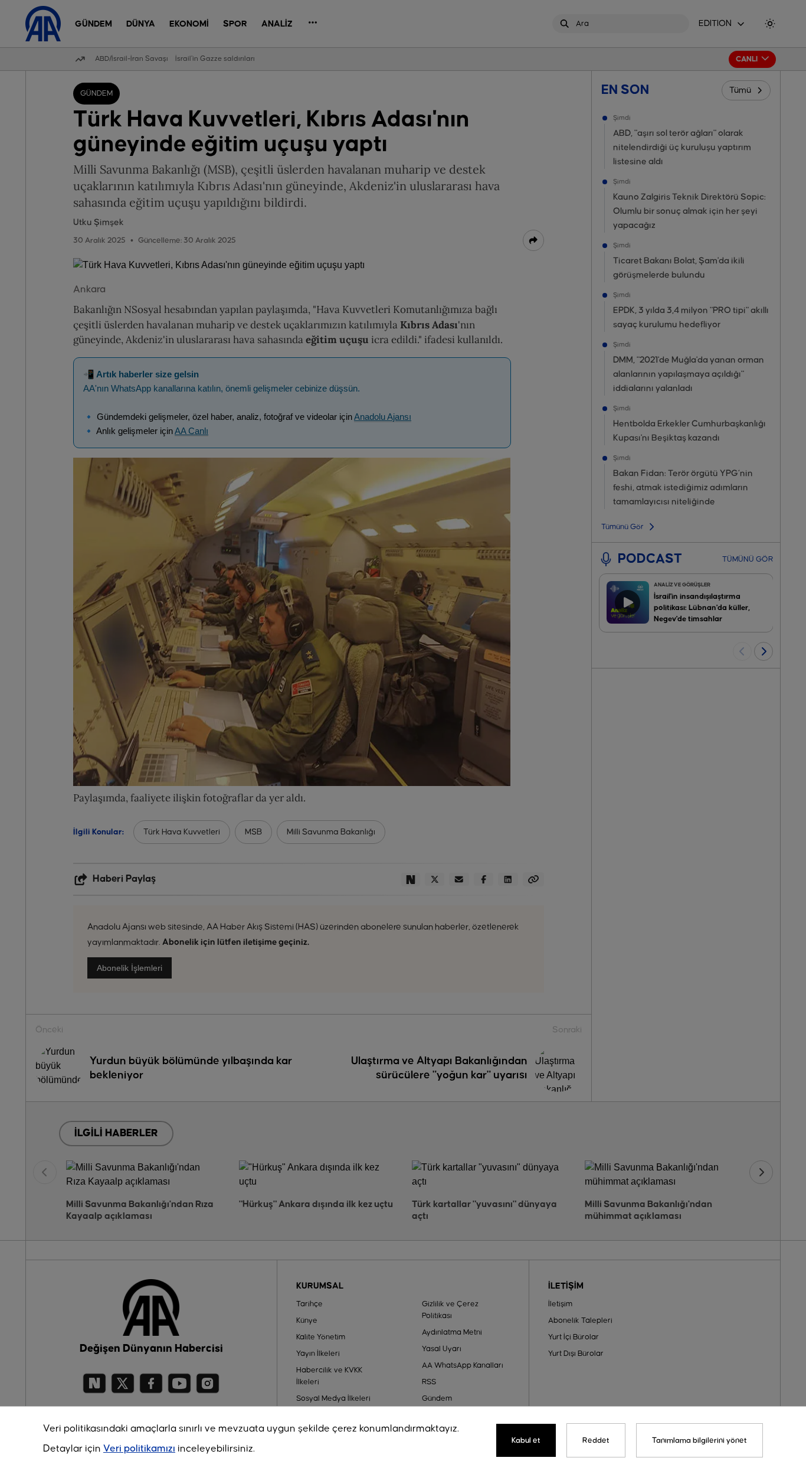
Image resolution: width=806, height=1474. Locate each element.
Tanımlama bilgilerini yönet (699, 1440)
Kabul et (526, 1440)
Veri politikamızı (139, 1449)
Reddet (596, 1440)
